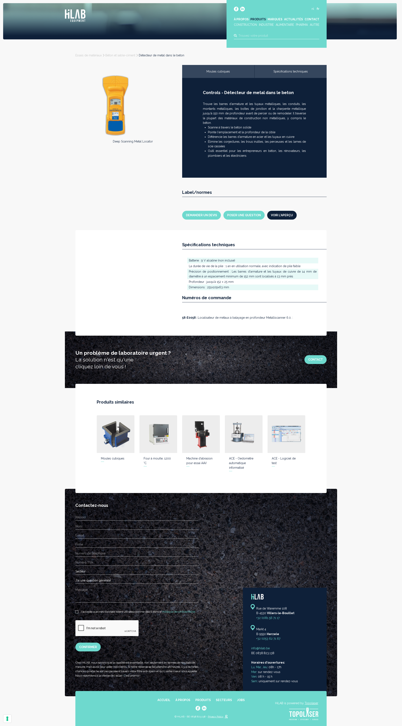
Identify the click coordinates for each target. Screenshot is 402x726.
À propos (241, 19)
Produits (258, 19)
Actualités (293, 19)
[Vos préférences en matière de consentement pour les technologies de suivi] (7, 719)
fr (318, 8)
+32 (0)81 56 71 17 (268, 618)
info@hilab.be (260, 648)
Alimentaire (285, 24)
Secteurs (224, 700)
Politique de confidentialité (178, 611)
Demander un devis (201, 215)
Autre (314, 24)
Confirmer (88, 647)
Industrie (266, 24)
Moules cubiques (218, 71)
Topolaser (311, 703)
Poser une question (244, 215)
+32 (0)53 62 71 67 (268, 638)
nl (313, 8)
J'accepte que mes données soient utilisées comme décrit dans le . (138, 611)
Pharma (302, 24)
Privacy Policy (215, 716)
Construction (245, 24)
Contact (312, 19)
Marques (275, 19)
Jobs (241, 700)
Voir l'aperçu (282, 215)
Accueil (163, 700)
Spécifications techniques (290, 71)
